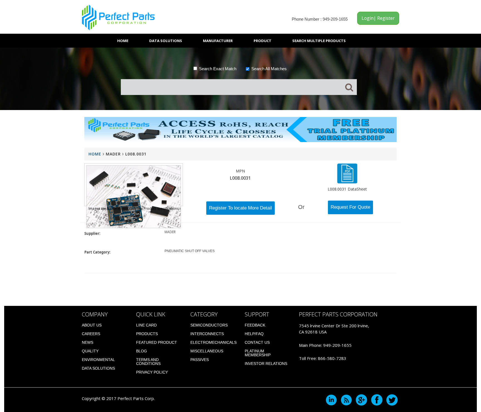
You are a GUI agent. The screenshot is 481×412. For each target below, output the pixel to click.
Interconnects (207, 333)
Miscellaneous (206, 351)
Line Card (146, 325)
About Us (92, 325)
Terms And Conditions (148, 361)
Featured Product (156, 342)
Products (147, 333)
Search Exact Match (217, 68)
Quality (90, 351)
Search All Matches (269, 68)
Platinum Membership (258, 353)
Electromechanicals (213, 342)
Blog (141, 351)
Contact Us (257, 342)
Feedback (255, 325)
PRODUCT (262, 40)
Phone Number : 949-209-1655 (320, 19)
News (87, 342)
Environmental (98, 359)
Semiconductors (209, 325)
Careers (91, 333)
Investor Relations (266, 363)
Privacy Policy (152, 372)
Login (368, 18)
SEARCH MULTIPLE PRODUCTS (319, 40)
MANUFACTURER (218, 40)
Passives (199, 359)
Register (385, 18)
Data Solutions (165, 40)
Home (122, 40)
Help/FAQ (254, 333)
